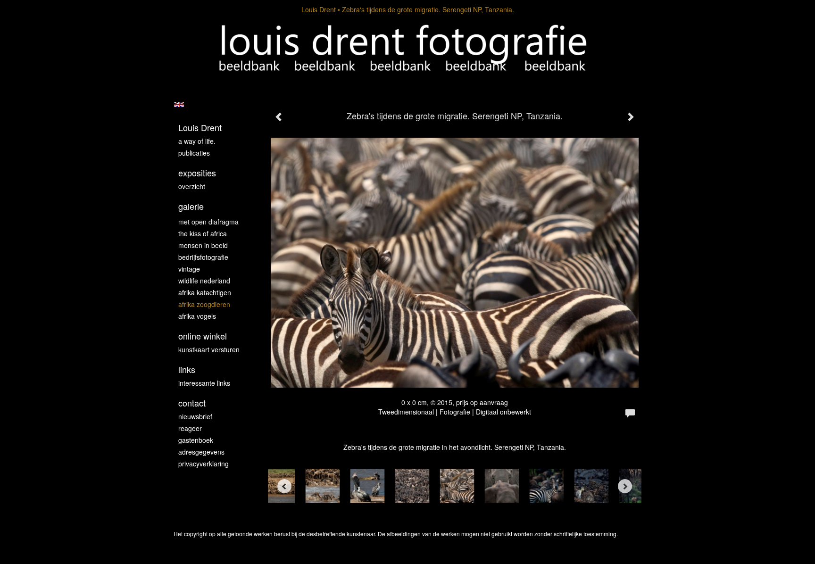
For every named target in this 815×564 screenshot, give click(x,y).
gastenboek (195, 440)
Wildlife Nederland (204, 280)
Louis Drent (318, 9)
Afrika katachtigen (204, 292)
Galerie (191, 206)
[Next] (625, 486)
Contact (192, 403)
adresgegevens (201, 451)
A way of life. (197, 141)
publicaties (194, 153)
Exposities (197, 173)
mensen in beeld (203, 245)
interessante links (204, 383)
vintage (189, 269)
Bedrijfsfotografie (203, 257)
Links (186, 369)
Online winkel (202, 336)
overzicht (191, 186)
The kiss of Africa (202, 233)
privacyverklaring (203, 463)
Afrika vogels (197, 316)
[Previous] (284, 486)
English (179, 105)
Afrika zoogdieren (204, 304)
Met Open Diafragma (208, 221)
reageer (190, 428)
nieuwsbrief (195, 416)
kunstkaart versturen (209, 349)
